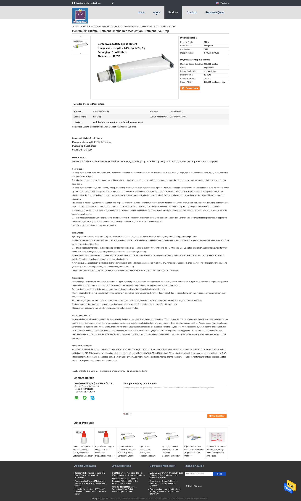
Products (173, 12)
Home (141, 12)
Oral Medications (121, 466)
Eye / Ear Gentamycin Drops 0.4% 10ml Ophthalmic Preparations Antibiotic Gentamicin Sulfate (104, 452)
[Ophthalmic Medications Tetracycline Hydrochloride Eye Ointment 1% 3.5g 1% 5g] (150, 437)
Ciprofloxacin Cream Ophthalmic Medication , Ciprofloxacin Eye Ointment (194, 451)
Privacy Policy (97, 499)
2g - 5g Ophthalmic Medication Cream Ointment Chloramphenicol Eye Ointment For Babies (171, 452)
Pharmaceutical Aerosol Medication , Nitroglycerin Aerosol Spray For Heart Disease (90, 483)
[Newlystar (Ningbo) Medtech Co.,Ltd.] (80, 15)
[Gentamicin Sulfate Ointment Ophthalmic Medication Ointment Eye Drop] (80, 45)
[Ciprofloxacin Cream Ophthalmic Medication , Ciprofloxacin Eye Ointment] (195, 437)
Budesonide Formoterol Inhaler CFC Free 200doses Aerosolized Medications (89, 475)
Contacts (192, 12)
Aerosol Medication (85, 466)
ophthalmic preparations (112, 371)
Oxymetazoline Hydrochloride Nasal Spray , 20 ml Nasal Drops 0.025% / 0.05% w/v (165, 491)
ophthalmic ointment (87, 371)
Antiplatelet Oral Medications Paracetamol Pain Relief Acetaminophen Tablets (124, 489)
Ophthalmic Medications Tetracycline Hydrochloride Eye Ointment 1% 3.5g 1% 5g (149, 454)
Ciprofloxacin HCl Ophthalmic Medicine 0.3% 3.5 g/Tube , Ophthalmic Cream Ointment (127, 452)
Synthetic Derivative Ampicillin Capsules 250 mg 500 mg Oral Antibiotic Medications (125, 481)
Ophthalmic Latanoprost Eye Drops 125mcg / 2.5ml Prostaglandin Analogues (217, 451)
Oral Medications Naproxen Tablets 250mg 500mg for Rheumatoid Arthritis (128, 474)
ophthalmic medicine (137, 371)
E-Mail (189, 486)
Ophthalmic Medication (101, 26)
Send (219, 474)
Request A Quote (214, 12)
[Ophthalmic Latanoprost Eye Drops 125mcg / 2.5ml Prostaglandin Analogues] (217, 437)
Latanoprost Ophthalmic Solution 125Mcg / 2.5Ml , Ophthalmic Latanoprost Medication (83, 451)
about (156, 12)
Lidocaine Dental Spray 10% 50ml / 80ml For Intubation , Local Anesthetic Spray (90, 491)
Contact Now (185, 88)
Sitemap (198, 486)
